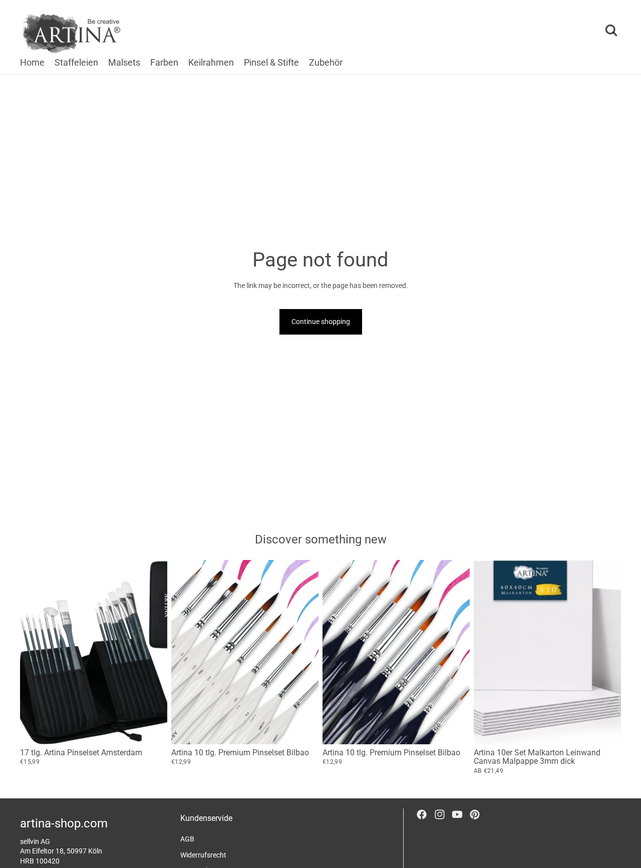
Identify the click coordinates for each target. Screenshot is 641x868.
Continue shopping (320, 322)
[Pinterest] (475, 814)
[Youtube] (457, 814)
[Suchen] (611, 31)
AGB (187, 839)
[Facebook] (422, 814)
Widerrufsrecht (203, 855)
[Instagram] (440, 814)
